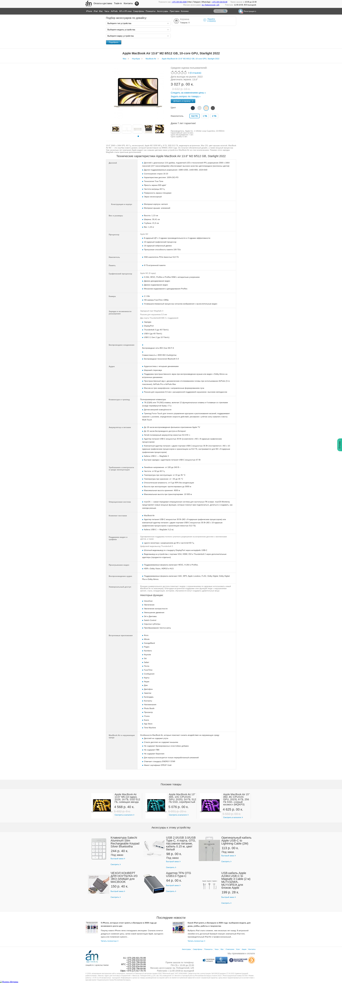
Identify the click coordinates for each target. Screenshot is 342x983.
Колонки (185, 11)
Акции (244, 949)
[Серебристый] (199, 108)
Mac (101, 11)
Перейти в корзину (211, 20)
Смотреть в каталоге (124, 815)
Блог (238, 949)
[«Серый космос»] (213, 108)
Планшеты (151, 11)
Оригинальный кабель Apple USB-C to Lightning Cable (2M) (236, 840)
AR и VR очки (125, 11)
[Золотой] (206, 108)
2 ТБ (214, 116)
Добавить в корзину (181, 101)
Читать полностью (109, 941)
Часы (106, 11)
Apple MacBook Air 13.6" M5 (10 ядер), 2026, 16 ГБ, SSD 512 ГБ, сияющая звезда (127, 798)
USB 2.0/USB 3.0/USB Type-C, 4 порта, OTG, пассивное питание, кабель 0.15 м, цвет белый (181, 843)
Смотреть (115, 864)
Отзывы (339, 445)
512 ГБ (194, 116)
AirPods (114, 11)
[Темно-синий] (193, 108)
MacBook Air (151, 59)
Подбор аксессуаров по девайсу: (126, 18)
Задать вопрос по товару (185, 96)
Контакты (128, 3)
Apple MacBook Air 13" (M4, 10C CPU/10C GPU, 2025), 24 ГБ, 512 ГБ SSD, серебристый (182, 798)
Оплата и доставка (103, 3)
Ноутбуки (136, 59)
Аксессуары (162, 11)
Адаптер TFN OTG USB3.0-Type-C (178, 874)
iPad (96, 11)
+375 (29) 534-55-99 (219, 2)
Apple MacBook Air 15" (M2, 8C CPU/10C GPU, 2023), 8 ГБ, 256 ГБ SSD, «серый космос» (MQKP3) (236, 799)
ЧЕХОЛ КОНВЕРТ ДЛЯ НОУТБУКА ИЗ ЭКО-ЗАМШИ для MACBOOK (124, 877)
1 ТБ (205, 116)
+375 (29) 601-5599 (179, 2)
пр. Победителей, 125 (210, 5)
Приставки (174, 11)
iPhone (89, 11)
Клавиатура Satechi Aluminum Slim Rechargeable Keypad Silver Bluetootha (125, 842)
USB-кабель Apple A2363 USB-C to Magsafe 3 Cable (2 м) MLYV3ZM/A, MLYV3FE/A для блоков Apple (235, 880)
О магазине (230, 949)
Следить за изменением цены (187, 93)
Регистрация (249, 11)
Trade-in (118, 3)
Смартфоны (138, 11)
